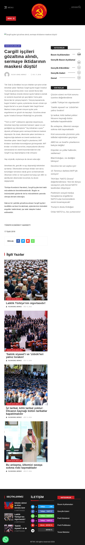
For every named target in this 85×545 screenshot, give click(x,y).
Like (51, 506)
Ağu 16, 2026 (27, 306)
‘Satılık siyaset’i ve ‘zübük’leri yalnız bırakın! (24, 355)
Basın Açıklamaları (12, 46)
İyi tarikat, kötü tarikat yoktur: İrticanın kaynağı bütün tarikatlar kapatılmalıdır (26, 411)
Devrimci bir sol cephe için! (63, 166)
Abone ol (49, 525)
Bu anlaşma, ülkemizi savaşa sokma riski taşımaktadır (24, 466)
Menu (11, 8)
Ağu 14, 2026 (27, 360)
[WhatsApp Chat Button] (5, 539)
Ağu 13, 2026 (27, 417)
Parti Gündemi (63, 518)
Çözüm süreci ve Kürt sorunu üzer (20, 505)
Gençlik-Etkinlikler (60, 68)
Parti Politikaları (64, 525)
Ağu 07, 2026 (27, 471)
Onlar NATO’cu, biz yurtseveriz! (66, 212)
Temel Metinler (63, 532)
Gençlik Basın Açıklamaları (64, 60)
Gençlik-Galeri (58, 73)
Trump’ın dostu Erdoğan (62, 207)
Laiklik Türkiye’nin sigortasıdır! (25, 303)
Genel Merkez (21, 74)
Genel (54, 78)
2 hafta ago (19, 510)
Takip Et (49, 511)
